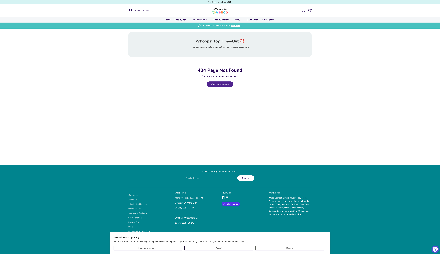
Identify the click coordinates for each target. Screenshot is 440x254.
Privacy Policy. (241, 241)
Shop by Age (181, 19)
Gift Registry (268, 19)
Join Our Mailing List (137, 204)
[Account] (303, 10)
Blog (130, 226)
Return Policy (134, 208)
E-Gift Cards (252, 19)
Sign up (245, 178)
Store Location (135, 217)
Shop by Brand (200, 19)
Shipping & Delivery (137, 213)
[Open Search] (130, 10)
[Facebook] (223, 197)
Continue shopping (220, 84)
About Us (132, 199)
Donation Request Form (139, 231)
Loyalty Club (134, 222)
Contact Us (133, 195)
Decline (289, 248)
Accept (219, 248)
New (168, 19)
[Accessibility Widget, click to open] (435, 249)
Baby (238, 19)
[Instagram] (227, 197)
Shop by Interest (221, 19)
